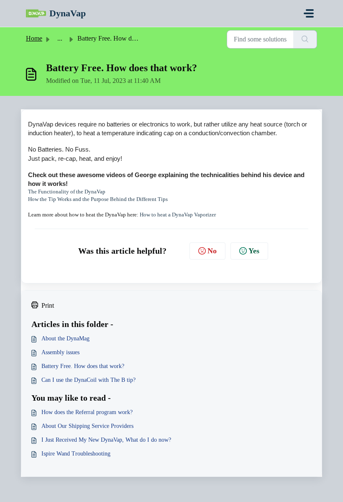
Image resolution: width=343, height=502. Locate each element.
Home (34, 38)
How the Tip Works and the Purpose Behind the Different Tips (98, 199)
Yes (253, 251)
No (212, 251)
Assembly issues (60, 352)
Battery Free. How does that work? (82, 366)
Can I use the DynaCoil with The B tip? (88, 380)
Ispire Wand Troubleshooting (75, 454)
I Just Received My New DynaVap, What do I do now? (106, 440)
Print (47, 305)
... (59, 38)
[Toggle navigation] (308, 13)
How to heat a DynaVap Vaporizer (178, 214)
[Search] (305, 39)
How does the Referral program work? (87, 412)
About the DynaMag (65, 338)
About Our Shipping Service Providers (87, 426)
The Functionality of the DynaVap (66, 191)
